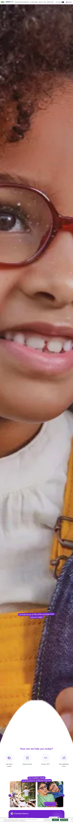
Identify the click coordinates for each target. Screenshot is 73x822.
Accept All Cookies (64, 819)
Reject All (55, 819)
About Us (41, 2)
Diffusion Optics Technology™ (22, 2)
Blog (45, 2)
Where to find (50, 2)
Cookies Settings (47, 819)
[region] (36, 820)
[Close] (71, 820)
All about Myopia (34, 2)
